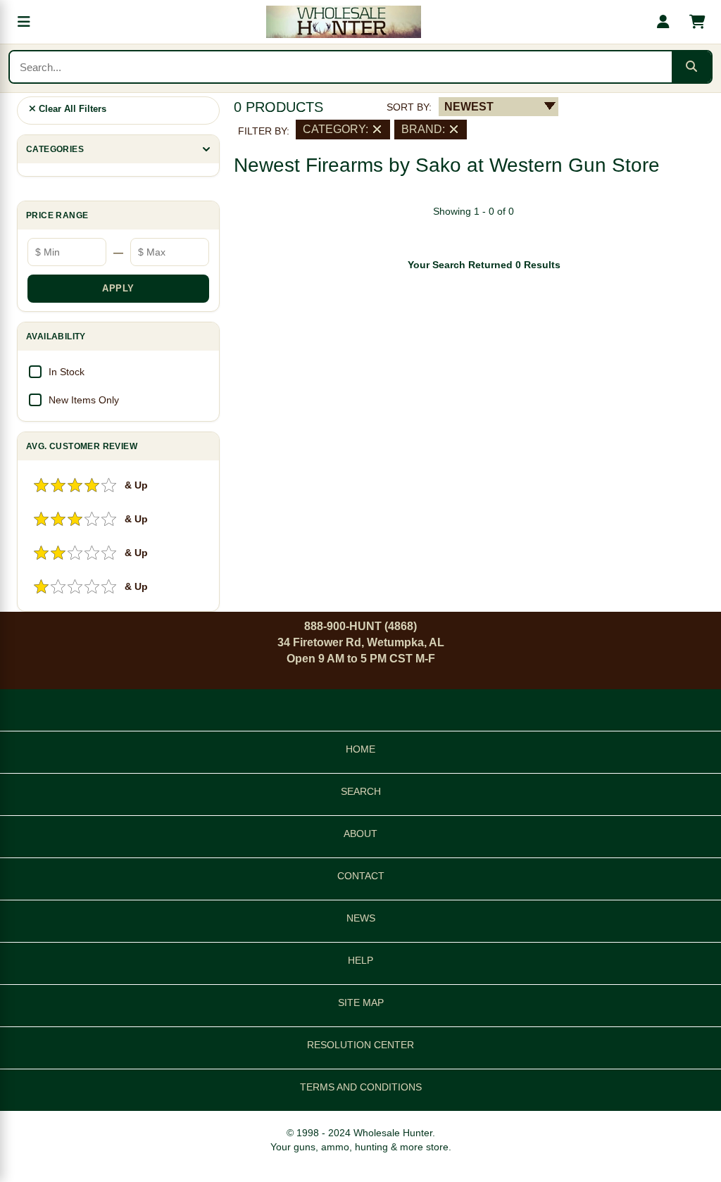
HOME (360, 749)
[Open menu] (23, 21)
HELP (360, 960)
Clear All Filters (71, 108)
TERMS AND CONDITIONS (361, 1087)
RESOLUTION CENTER (360, 1044)
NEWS (360, 918)
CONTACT (360, 875)
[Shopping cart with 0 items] (697, 21)
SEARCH (361, 791)
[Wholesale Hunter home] (343, 22)
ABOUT (360, 833)
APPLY (118, 288)
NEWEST (469, 107)
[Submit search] (691, 66)
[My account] (663, 21)
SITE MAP (361, 1002)
